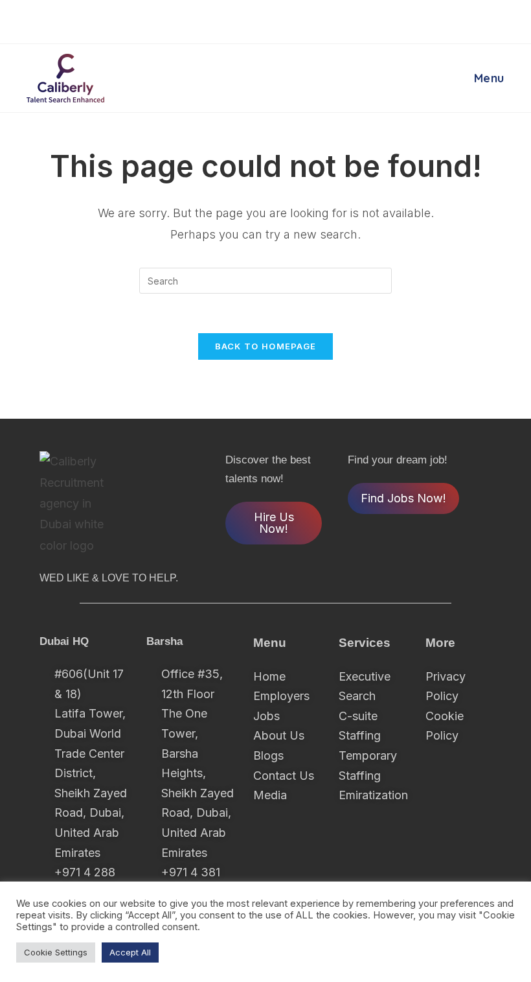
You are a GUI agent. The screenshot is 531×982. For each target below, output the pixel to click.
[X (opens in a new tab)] (236, 20)
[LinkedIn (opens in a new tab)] (297, 20)
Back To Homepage (266, 346)
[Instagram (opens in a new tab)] (278, 20)
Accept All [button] (130, 952)
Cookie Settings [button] (55, 952)
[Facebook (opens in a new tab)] (257, 20)
